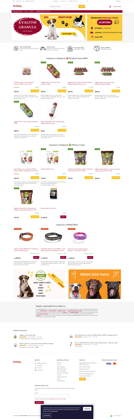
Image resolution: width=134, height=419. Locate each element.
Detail (63, 216)
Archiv (82, 379)
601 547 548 (39, 365)
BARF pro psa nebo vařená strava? (87, 371)
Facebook (39, 368)
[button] (17, 27)
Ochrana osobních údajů (62, 373)
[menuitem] (18, 11)
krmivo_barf (40, 370)
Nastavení (47, 415)
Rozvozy (63, 1)
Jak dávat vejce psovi (84, 369)
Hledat (82, 6)
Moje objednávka (61, 381)
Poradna (59, 375)
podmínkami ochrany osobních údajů (57, 399)
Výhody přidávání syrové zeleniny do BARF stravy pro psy (87, 363)
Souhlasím (87, 409)
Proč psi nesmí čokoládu (85, 376)
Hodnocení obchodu (61, 369)
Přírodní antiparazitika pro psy (86, 373)
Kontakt (59, 379)
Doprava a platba (73, 1)
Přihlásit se (39, 402)
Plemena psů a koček (62, 377)
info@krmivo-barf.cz (41, 363)
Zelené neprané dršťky (84, 367)
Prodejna (55, 1)
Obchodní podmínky (61, 371)
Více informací (54, 411)
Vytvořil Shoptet (117, 415)
